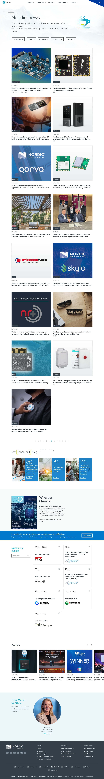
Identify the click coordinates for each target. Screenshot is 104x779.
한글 (22, 92)
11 (62, 441)
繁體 (26, 92)
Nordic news (11, 12)
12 (65, 441)
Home (4, 12)
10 (59, 441)
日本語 (17, 92)
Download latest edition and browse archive (50, 520)
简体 (12, 92)
